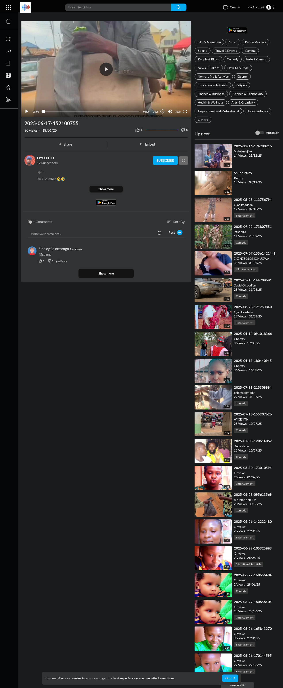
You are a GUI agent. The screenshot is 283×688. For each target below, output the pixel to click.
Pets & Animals (255, 42)
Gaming (250, 50)
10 (162, 112)
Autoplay (272, 133)
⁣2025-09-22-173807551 (253, 227)
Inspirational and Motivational (218, 111)
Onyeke (239, 473)
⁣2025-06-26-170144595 (253, 655)
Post (172, 232)
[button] (261, 7)
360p (178, 111)
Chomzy (239, 339)
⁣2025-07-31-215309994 (253, 387)
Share (68, 144)
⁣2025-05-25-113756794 (253, 200)
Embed (150, 144)
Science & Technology (248, 94)
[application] (106, 69)
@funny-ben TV (245, 500)
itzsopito (240, 232)
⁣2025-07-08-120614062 (253, 441)
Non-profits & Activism (213, 76)
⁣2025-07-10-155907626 (253, 414)
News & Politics (209, 68)
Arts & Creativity (243, 102)
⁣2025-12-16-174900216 (253, 146)
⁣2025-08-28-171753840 (253, 307)
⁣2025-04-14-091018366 (253, 334)
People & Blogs (208, 59)
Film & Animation (209, 42)
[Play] (27, 111)
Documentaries (257, 111)
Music (233, 42)
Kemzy (238, 178)
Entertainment (256, 59)
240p (176, 94)
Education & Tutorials (213, 85)
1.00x (156, 111)
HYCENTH (241, 419)
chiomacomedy (244, 392)
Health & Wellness (211, 102)
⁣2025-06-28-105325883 (253, 548)
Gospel (242, 76)
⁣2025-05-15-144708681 (253, 280)
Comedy (232, 59)
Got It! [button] (230, 678)
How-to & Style (238, 68)
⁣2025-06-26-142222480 (253, 521)
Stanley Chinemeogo (54, 249)
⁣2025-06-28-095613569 (253, 494)
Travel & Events (226, 50)
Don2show (241, 446)
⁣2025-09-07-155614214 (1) (255, 253)
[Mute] (170, 111)
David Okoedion (245, 285)
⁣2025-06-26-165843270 (253, 628)
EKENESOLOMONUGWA (251, 258)
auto (176, 101)
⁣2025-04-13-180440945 (253, 361)
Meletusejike (243, 151)
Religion (241, 85)
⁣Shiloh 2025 (243, 173)
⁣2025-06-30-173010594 (253, 468)
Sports (202, 50)
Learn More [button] (166, 678)
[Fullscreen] (185, 111)
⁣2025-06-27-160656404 (253, 575)
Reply (63, 261)
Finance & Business (211, 94)
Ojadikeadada (243, 205)
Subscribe (165, 160)
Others (203, 119)
